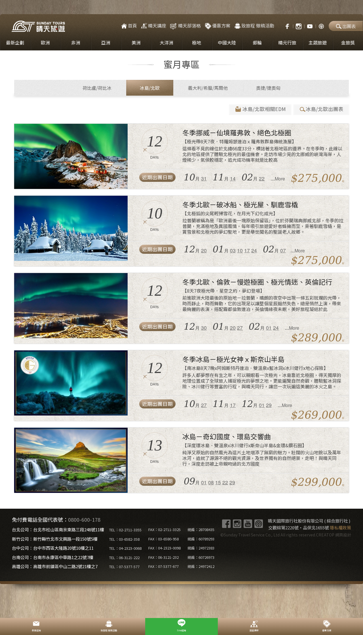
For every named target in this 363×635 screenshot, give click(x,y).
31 (204, 178)
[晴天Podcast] (321, 25)
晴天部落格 (189, 25)
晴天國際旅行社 (38, 26)
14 (233, 178)
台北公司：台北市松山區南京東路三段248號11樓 (58, 529)
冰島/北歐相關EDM (264, 108)
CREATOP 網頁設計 (333, 535)
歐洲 (45, 42)
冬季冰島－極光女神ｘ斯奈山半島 (233, 359)
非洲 (75, 42)
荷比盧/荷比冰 (97, 87)
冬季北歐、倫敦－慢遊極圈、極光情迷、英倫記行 (257, 282)
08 (211, 482)
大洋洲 (166, 42)
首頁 (132, 25)
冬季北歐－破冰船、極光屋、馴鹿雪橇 (240, 204)
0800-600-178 (84, 519)
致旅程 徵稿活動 (257, 25)
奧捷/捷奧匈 (268, 87)
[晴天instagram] (299, 25)
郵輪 (257, 42)
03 (233, 250)
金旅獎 (348, 42)
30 (204, 327)
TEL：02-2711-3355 (125, 530)
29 (269, 404)
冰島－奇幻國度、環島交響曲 (226, 436)
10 (240, 250)
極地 (196, 42)
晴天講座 (157, 25)
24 (254, 250)
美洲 (136, 42)
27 (240, 327)
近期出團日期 (157, 177)
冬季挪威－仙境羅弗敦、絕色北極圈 (236, 132)
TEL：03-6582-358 (124, 539)
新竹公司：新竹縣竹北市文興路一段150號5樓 (55, 539)
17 (247, 250)
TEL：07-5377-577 (124, 566)
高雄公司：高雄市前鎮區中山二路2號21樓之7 (55, 566)
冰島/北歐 (150, 87)
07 (283, 250)
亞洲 (105, 42)
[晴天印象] (310, 25)
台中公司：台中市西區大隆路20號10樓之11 (53, 548)
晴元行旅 (287, 42)
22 (262, 178)
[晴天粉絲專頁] (284, 25)
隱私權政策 (340, 527)
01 (269, 327)
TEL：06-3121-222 (124, 557)
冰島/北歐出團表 (324, 108)
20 (204, 250)
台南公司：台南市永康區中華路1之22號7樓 (52, 557)
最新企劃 (15, 42)
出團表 (349, 26)
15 (218, 482)
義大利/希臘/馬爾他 (208, 87)
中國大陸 (227, 42)
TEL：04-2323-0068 (125, 548)
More (280, 178)
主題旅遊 (318, 42)
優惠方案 (221, 25)
